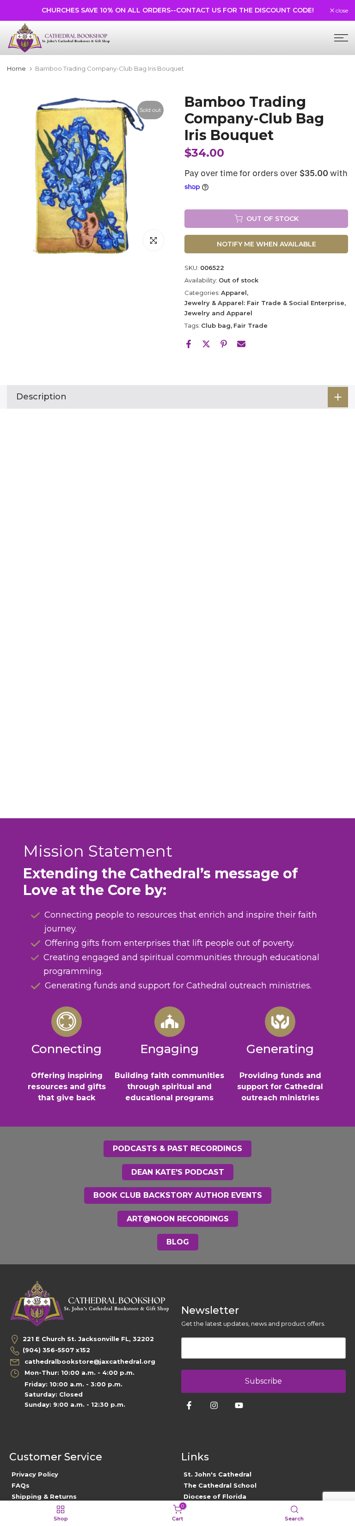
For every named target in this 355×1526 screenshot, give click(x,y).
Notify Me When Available (266, 244)
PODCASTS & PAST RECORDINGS (177, 1148)
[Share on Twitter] (206, 344)
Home (16, 69)
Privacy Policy (35, 1474)
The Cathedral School (220, 1485)
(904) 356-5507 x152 (56, 1350)
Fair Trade (250, 325)
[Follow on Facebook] (189, 1405)
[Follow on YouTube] (239, 1405)
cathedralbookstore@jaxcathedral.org (89, 1361)
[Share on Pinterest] (224, 344)
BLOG (177, 1242)
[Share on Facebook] (188, 344)
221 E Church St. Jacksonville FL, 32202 (88, 1338)
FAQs (21, 1485)
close (18, 10)
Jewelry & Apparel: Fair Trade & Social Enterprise (264, 302)
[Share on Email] (241, 344)
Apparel (234, 292)
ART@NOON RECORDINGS (178, 1218)
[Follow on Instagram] (214, 1405)
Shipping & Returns (44, 1496)
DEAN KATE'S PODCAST (177, 1172)
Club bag (216, 325)
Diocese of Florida (215, 1496)
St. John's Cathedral (217, 1474)
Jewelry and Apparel (218, 313)
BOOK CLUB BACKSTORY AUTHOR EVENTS (177, 1195)
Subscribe (263, 1381)
